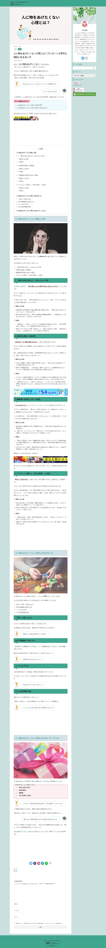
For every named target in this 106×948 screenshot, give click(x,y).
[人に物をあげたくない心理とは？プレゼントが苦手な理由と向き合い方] (42, 863)
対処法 (21, 162)
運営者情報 (58, 937)
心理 (16, 869)
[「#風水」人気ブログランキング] (79, 89)
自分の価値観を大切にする (26, 201)
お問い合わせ (51, 937)
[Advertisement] (41, 133)
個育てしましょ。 (17, 4)
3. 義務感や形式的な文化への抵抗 (28, 175)
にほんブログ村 (77, 85)
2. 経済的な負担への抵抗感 (26, 165)
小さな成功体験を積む (24, 207)
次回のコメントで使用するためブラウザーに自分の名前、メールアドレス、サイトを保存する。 (39, 923)
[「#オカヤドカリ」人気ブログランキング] (79, 91)
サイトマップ (66, 937)
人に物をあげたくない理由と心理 (26, 152)
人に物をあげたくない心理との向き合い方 (28, 196)
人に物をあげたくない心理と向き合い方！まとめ (30, 210)
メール (16, 910)
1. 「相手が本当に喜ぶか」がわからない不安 (31, 156)
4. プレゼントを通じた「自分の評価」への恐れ (32, 185)
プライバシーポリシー (42, 937)
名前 (16, 904)
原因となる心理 (23, 159)
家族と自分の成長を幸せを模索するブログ (53, 940)
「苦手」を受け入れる (24, 199)
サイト (16, 917)
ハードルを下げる (23, 204)
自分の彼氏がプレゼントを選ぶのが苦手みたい (27, 831)
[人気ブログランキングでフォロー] (84, 95)
